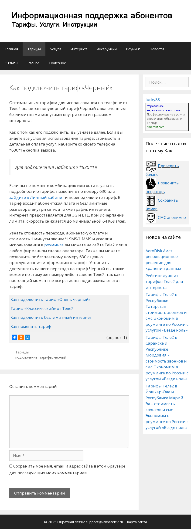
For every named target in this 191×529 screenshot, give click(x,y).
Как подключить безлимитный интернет (51, 317)
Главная (11, 49)
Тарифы (34, 49)
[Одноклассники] (21, 337)
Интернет (78, 49)
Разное (33, 63)
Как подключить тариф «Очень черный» (50, 299)
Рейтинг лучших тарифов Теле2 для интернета (164, 281)
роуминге (54, 245)
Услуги (55, 49)
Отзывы (11, 63)
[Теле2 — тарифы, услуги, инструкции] (90, 20)
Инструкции (106, 49)
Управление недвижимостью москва (163, 108)
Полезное (57, 63)
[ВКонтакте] (14, 337)
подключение (26, 357)
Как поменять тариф (30, 326)
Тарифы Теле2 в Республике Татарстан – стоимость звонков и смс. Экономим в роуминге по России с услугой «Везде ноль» (167, 312)
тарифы (45, 357)
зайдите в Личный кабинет (36, 197)
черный (60, 357)
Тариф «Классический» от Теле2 (42, 308)
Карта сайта (137, 521)
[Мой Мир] (27, 337)
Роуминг (133, 49)
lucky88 (153, 99)
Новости (157, 49)
